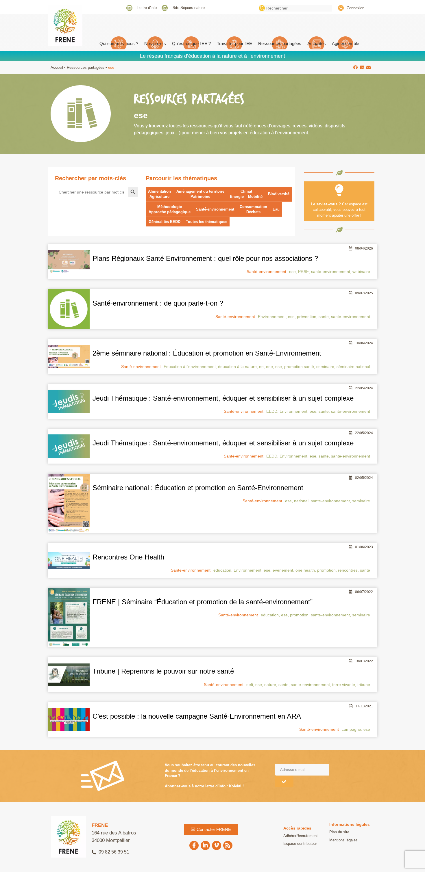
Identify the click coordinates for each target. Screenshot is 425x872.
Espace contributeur (300, 843)
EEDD (271, 411)
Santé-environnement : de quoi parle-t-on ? (158, 303)
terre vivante (343, 684)
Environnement (272, 316)
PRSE (303, 271)
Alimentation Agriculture (159, 194)
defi (249, 684)
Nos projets (155, 43)
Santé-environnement (215, 209)
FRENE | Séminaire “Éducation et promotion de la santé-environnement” (203, 602)
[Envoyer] (284, 781)
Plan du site (339, 832)
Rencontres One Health (128, 557)
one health (305, 570)
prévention (306, 316)
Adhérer (289, 836)
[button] (355, 67)
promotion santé (299, 366)
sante (324, 316)
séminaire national (353, 366)
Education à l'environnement (190, 366)
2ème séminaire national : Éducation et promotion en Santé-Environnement (207, 353)
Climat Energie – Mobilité (246, 194)
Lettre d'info (147, 7)
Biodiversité (278, 194)
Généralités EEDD (164, 222)
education (222, 570)
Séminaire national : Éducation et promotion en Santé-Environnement (198, 488)
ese (292, 271)
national (301, 501)
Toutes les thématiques (206, 222)
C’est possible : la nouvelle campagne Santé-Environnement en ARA (197, 716)
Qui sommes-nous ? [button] (118, 43)
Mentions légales (343, 840)
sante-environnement (330, 271)
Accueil (57, 67)
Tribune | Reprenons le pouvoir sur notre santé (163, 671)
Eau (276, 209)
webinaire (361, 271)
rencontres (348, 570)
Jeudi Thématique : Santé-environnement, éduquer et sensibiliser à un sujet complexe (223, 398)
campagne (351, 729)
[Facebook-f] (194, 845)
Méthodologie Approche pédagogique (170, 209)
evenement (283, 570)
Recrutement (307, 836)
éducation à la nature (237, 366)
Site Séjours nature (189, 7)
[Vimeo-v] (216, 845)
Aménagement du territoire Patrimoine (200, 194)
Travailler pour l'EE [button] (234, 43)
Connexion (355, 8)
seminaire (325, 366)
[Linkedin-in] (205, 845)
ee (261, 366)
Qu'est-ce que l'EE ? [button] (191, 43)
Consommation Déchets (253, 209)
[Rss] (227, 845)
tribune (363, 684)
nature (270, 684)
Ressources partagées (279, 43)
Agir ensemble (345, 43)
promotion (326, 570)
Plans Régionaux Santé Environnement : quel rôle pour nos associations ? (205, 258)
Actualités (316, 43)
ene (269, 366)
